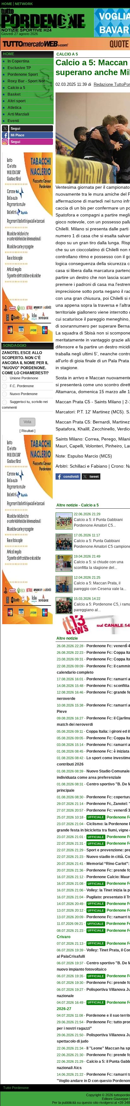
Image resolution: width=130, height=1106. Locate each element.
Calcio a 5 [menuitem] (16, 88)
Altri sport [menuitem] (17, 101)
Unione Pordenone (24, 378)
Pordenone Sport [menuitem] (23, 74)
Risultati (27, 431)
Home (8, 54)
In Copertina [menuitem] (18, 61)
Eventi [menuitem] (13, 121)
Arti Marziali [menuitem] (18, 114)
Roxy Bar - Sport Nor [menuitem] (26, 81)
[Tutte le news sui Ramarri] (43, 20)
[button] (27, 422)
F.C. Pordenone (22, 386)
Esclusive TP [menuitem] (19, 68)
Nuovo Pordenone (24, 394)
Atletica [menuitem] (14, 107)
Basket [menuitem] (14, 94)
